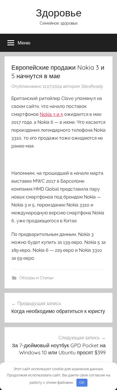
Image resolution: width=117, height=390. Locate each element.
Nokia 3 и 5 (51, 114)
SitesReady (92, 86)
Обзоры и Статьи (36, 277)
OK (81, 382)
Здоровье (59, 12)
